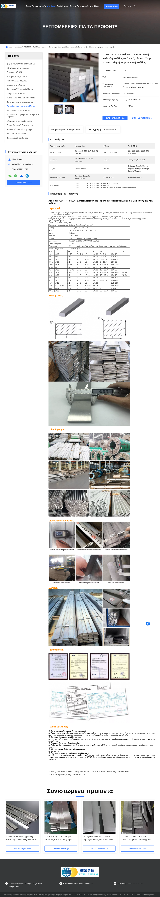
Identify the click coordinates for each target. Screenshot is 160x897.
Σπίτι (28, 6)
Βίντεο (73, 6)
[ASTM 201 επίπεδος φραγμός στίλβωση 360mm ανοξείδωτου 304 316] (22, 817)
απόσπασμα (112, 6)
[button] (101, 237)
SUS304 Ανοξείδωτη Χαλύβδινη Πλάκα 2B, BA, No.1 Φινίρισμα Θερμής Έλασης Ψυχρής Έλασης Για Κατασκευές (60, 838)
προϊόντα (51, 6)
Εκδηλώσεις (63, 6)
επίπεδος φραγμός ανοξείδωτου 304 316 (67, 774)
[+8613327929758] (27, 176)
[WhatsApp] (16, 176)
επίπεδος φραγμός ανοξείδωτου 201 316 (75, 771)
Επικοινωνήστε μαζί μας (88, 6)
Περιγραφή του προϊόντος (103, 129)
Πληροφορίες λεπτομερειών (66, 129)
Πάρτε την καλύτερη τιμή (116, 118)
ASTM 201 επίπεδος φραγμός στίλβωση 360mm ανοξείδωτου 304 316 (22, 838)
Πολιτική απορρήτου (21, 895)
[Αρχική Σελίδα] (8, 6)
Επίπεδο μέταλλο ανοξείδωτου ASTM (112, 771)
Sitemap (7, 895)
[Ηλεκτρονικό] (22, 176)
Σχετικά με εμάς (39, 6)
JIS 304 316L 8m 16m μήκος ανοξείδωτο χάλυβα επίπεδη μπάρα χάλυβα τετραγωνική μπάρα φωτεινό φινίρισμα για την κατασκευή (137, 838)
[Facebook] (148, 623)
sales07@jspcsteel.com (22, 164)
